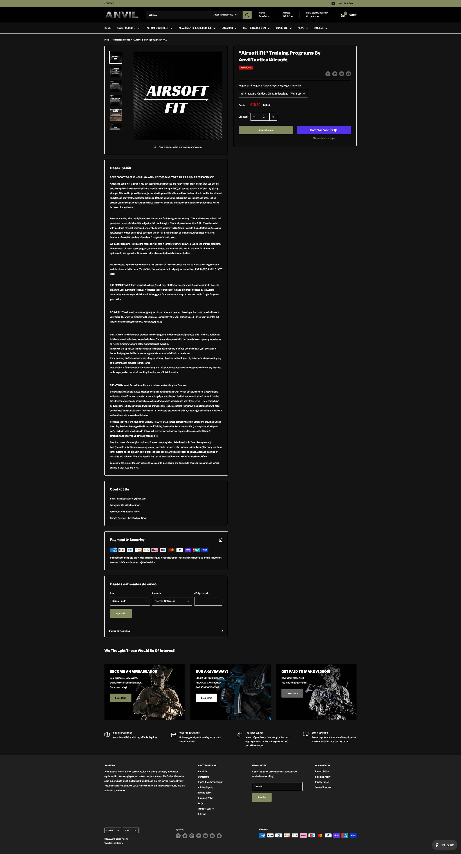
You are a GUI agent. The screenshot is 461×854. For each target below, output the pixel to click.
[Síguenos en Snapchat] (219, 835)
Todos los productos (121, 39)
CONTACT (109, 3)
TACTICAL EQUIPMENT (157, 28)
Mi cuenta (311, 16)
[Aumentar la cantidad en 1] (273, 116)
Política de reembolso (119, 631)
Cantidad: (243, 116)
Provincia (156, 593)
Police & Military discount (210, 782)
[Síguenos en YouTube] (205, 835)
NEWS (301, 28)
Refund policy (204, 792)
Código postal (201, 593)
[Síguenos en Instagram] (191, 835)
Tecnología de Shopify (113, 843)
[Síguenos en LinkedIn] (212, 835)
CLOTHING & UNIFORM (254, 28)
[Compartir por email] (348, 73)
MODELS (318, 28)
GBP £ (128, 830)
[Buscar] (247, 15)
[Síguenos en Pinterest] (198, 835)
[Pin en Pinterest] (334, 73)
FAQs (200, 803)
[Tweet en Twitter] (341, 73)
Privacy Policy (322, 782)
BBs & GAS (227, 28)
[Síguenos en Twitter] (184, 835)
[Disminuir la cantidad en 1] (254, 116)
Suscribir (262, 797)
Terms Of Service (323, 787)
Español (109, 830)
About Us (202, 771)
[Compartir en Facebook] (327, 73)
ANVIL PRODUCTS (126, 28)
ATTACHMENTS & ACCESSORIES (195, 28)
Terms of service (206, 808)
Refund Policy (322, 771)
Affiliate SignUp (205, 787)
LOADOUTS (282, 28)
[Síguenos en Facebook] (178, 835)
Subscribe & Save (345, 3)
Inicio (106, 39)
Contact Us (203, 776)
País (112, 593)
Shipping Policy (205, 798)
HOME (107, 28)
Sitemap (202, 814)
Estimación (120, 613)
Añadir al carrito (266, 130)
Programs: (270, 85)
